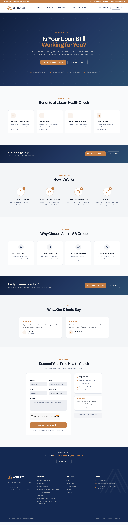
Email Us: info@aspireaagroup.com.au (115, 1)
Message (32, 398)
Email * (51, 380)
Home (39, 8)
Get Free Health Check (94, 154)
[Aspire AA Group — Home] (16, 7)
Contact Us (83, 8)
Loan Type (52, 389)
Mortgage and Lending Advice (46, 498)
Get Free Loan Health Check (52, 62)
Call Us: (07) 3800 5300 (95, 1)
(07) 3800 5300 (103, 8)
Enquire (116, 8)
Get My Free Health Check (47, 425)
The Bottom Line (71, 486)
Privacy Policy (100, 519)
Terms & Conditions (114, 519)
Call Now (115, 154)
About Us (49, 8)
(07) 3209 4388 (60, 455)
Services (62, 8)
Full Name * (33, 380)
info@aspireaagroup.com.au (106, 484)
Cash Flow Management (44, 492)
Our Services (70, 483)
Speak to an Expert (79, 62)
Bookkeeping (41, 483)
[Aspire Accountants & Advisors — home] (16, 477)
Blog (73, 8)
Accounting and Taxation (44, 480)
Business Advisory (42, 486)
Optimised (31, 519)
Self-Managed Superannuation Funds (48, 489)
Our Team (69, 489)
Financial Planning (42, 495)
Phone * (32, 389)
